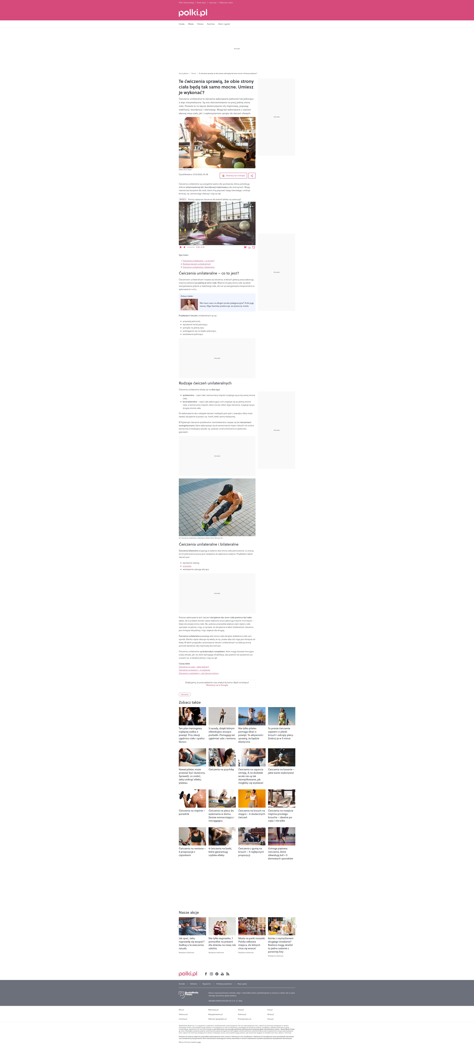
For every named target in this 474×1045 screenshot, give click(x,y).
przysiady (187, 566)
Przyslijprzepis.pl (244, 1019)
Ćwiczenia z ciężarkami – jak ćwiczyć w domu (199, 673)
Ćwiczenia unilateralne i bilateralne (199, 267)
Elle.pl (181, 1010)
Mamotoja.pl (213, 1010)
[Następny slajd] (295, 926)
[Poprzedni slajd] (179, 926)
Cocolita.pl (183, 1019)
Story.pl (270, 1019)
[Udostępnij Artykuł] (252, 176)
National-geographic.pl (217, 1019)
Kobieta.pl (242, 1014)
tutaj (199, 1042)
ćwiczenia (184, 694)
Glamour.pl (183, 1014)
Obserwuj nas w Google (235, 175)
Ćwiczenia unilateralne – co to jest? (199, 260)
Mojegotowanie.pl (215, 1014)
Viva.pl (270, 1010)
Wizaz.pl (270, 1014)
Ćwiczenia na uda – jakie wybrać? (194, 666)
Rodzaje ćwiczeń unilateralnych (197, 264)
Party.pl (241, 1010)
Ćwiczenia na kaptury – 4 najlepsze (194, 670)
